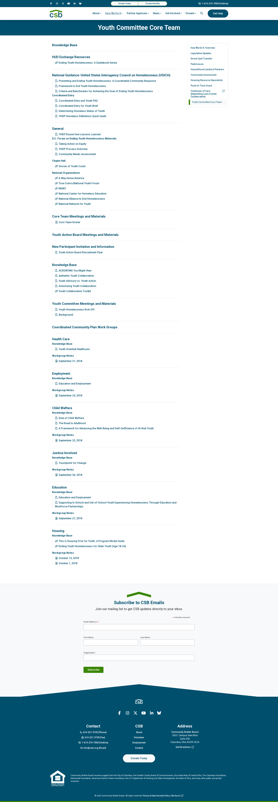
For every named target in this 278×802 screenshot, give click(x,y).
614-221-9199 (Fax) (95, 737)
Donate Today (124, 3)
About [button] (96, 13)
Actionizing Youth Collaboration (77, 286)
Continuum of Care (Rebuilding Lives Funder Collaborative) (204, 94)
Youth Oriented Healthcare (74, 349)
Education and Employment (74, 383)
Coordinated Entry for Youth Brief (78, 105)
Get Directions (183, 747)
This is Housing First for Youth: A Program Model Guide (91, 541)
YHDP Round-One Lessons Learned (79, 134)
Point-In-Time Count (201, 85)
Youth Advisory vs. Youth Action (77, 280)
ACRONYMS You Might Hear (75, 270)
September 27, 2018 (70, 518)
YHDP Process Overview (73, 149)
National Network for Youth (74, 203)
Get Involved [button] (172, 13)
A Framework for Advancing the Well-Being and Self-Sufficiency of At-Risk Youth (106, 428)
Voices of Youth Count (71, 166)
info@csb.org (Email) (94, 748)
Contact (139, 748)
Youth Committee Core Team (207, 102)
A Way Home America (71, 178)
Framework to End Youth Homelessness (82, 86)
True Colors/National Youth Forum (78, 183)
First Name (88, 637)
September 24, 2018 (70, 395)
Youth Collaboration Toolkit (74, 291)
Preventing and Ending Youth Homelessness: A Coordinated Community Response (107, 80)
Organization (89, 653)
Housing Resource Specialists (207, 80)
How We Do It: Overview (203, 48)
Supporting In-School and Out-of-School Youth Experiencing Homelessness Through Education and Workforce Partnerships (115, 504)
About (139, 732)
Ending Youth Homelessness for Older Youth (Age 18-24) (92, 546)
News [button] (156, 13)
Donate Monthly (153, 3)
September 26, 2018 (70, 474)
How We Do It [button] (113, 13)
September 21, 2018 (70, 361)
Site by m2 (176, 796)
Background (65, 314)
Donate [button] (190, 13)
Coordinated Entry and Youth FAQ (78, 100)
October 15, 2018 (68, 558)
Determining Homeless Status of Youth (81, 111)
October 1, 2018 (67, 563)
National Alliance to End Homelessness (81, 198)
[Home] (56, 13)
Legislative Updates (201, 53)
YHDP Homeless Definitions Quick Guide (82, 116)
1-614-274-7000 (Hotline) (215, 3)
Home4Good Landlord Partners (207, 69)
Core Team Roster (69, 222)
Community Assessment (203, 75)
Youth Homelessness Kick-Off (76, 309)
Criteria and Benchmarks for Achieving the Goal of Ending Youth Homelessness (105, 91)
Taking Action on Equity (72, 143)
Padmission (197, 64)
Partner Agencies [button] (137, 13)
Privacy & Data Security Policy (156, 796)
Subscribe (93, 669)
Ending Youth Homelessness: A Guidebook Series (87, 62)
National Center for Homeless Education (82, 193)
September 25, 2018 (70, 440)
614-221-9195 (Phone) (95, 732)
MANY (62, 188)
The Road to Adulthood (72, 423)
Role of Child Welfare (71, 418)
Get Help (218, 13)
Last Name (145, 637)
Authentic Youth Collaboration (76, 275)
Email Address (91, 622)
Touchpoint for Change (72, 463)
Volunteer (139, 737)
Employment (139, 742)
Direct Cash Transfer (201, 58)
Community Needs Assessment (77, 154)
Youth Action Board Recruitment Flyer (80, 252)
